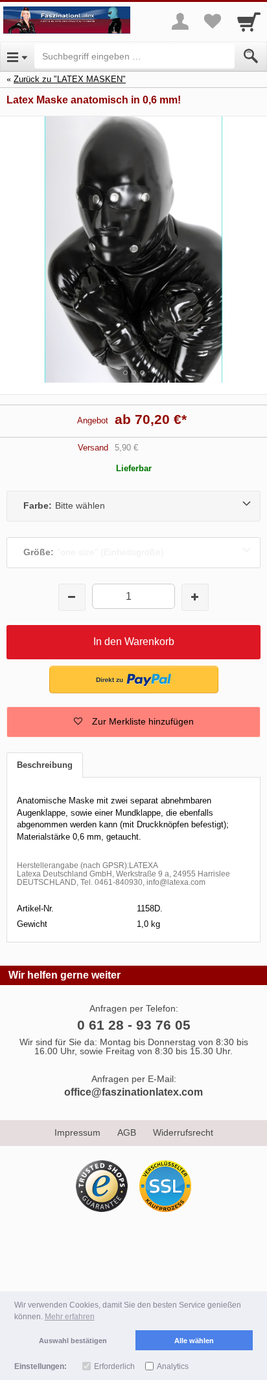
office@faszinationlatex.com (133, 1092)
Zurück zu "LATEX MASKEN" (70, 79)
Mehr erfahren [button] (70, 1316)
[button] (133, 722)
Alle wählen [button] (194, 1340)
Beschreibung (45, 765)
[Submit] (251, 56)
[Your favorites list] (212, 21)
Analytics (173, 1366)
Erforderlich (114, 1366)
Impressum (77, 1132)
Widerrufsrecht (183, 1132)
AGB (126, 1132)
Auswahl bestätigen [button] (73, 1340)
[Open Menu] (17, 56)
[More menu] (180, 21)
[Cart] (249, 21)
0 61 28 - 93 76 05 (134, 1024)
